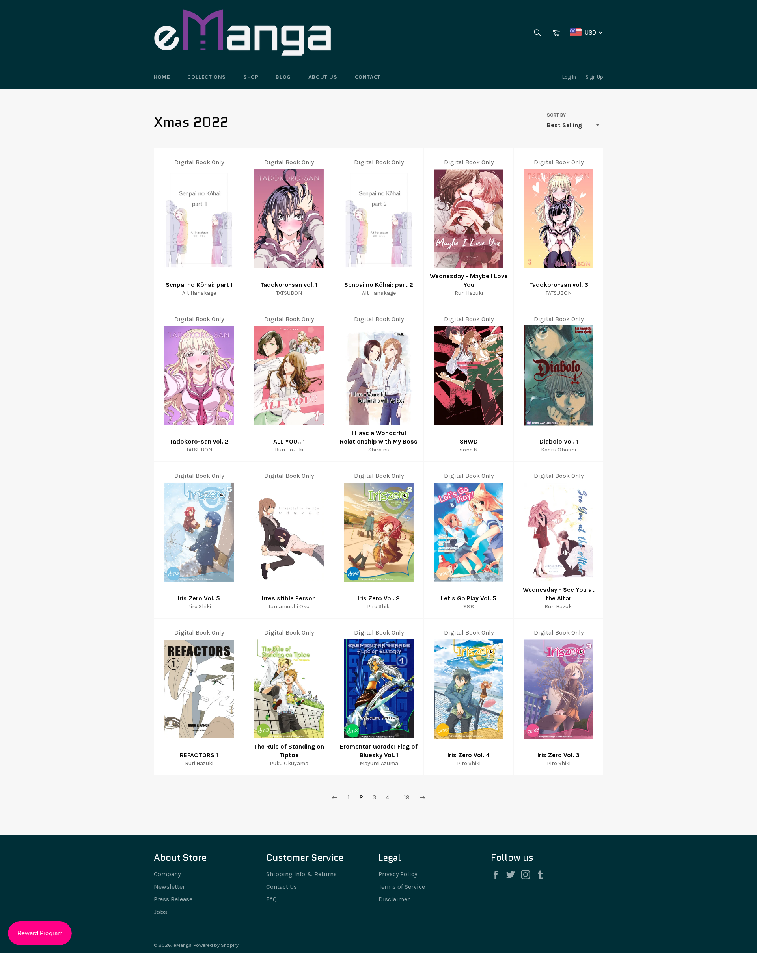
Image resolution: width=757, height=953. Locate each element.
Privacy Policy (397, 874)
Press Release (173, 899)
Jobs (160, 912)
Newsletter (169, 886)
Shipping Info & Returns (301, 874)
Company (167, 874)
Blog (283, 77)
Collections (206, 77)
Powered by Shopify (216, 945)
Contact (368, 77)
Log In (569, 77)
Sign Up (594, 77)
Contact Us (281, 886)
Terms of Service (401, 886)
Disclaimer (394, 899)
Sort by (556, 115)
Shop (250, 77)
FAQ (271, 899)
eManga (182, 945)
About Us (322, 77)
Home (162, 77)
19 (407, 797)
